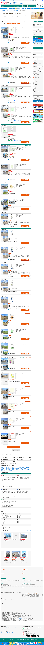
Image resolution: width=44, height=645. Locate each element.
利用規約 (18, 639)
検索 (42, 0)
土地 (26, 6)
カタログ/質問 (33, 6)
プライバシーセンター (13, 639)
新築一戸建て (16, 6)
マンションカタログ (3, 632)
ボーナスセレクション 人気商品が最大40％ (18, 3)
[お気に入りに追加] (30, 43)
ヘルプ (32, 0)
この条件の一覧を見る (28, 530)
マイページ (38, 33)
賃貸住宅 (2, 6)
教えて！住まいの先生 (10, 632)
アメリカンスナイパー (40, 0)
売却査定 (29, 6)
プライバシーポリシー (6, 639)
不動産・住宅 (2, 627)
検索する (38, 101)
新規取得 (15, 2)
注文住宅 (24, 6)
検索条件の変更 (35, 47)
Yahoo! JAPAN (29, 0)
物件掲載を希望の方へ (23, 639)
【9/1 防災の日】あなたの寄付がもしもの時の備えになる (8, 0)
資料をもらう (25, 42)
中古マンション (11, 6)
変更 (41, 51)
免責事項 (28, 639)
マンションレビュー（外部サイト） (20, 618)
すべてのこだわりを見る (39, 93)
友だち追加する (27, 628)
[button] (2, 534)
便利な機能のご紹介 (33, 628)
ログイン (11, 3)
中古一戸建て (20, 6)
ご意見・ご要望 (32, 639)
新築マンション (7, 6)
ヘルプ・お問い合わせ (38, 639)
